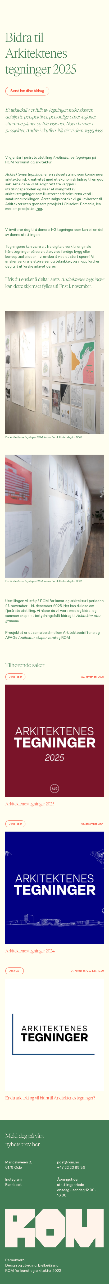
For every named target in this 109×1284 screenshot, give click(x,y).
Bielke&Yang (48, 1265)
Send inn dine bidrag (27, 90)
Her (66, 605)
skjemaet (32, 286)
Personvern (15, 1260)
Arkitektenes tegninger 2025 (29, 804)
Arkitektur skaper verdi (37, 637)
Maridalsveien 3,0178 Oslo (18, 1165)
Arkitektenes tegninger (72, 157)
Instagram (13, 1179)
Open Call (14, 971)
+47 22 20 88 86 (71, 1167)
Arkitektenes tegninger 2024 (26, 437)
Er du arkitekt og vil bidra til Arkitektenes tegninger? (50, 1098)
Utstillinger (15, 677)
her (39, 208)
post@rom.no (68, 1162)
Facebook (13, 1184)
